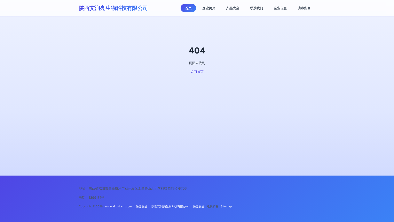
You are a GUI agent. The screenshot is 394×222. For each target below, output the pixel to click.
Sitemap (226, 206)
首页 (188, 8)
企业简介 (208, 8)
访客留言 (304, 8)
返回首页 (197, 72)
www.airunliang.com (118, 206)
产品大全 (232, 8)
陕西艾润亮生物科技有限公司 (113, 8)
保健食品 (141, 206)
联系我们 (256, 8)
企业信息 (280, 8)
